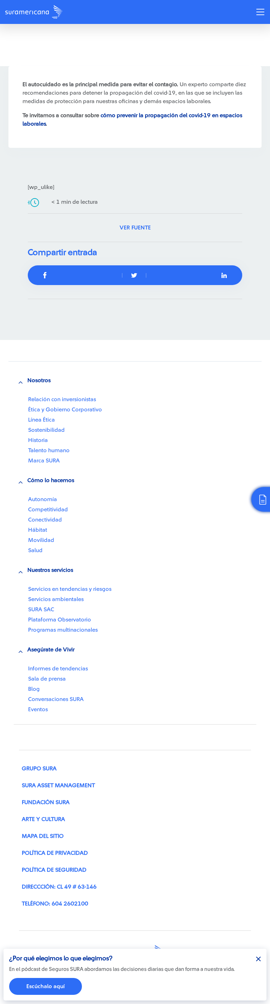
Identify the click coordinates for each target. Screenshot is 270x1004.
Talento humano (49, 450)
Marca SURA (44, 460)
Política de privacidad (55, 853)
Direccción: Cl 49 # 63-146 (59, 887)
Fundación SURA (46, 802)
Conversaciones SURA (56, 699)
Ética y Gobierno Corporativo (65, 409)
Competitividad (48, 509)
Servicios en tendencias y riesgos (69, 589)
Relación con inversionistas (62, 399)
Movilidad (41, 540)
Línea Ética (41, 420)
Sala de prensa (47, 679)
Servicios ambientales (56, 599)
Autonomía (42, 499)
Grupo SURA (39, 768)
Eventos (38, 709)
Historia (38, 440)
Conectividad (45, 520)
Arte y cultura (43, 819)
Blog (34, 689)
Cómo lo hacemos (50, 480)
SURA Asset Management (58, 785)
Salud (35, 550)
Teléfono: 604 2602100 (55, 904)
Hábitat (37, 530)
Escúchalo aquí (45, 986)
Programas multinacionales (63, 630)
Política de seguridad (54, 870)
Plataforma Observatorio (59, 620)
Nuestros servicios (50, 570)
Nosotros (39, 380)
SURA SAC (41, 609)
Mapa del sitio (43, 836)
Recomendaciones (45, 39)
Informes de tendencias (58, 668)
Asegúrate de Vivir (51, 649)
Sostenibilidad (46, 430)
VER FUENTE (135, 228)
